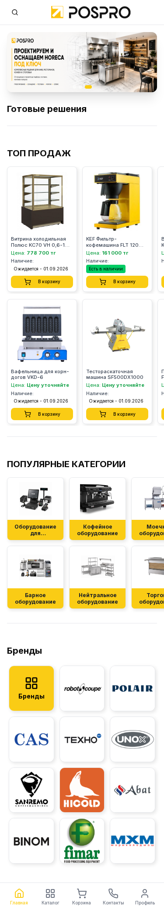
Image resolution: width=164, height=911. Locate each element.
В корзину (49, 281)
